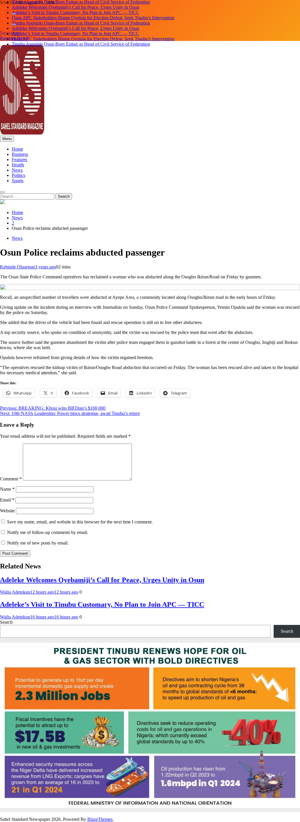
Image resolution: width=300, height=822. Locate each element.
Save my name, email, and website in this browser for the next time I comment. (80, 521)
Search (6, 622)
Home (17, 149)
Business (20, 154)
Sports (17, 180)
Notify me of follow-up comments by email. (47, 532)
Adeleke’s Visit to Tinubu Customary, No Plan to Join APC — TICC (75, 12)
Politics (18, 175)
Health (18, 164)
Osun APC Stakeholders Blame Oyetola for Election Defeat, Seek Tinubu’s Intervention (93, 17)
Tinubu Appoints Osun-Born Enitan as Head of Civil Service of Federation (81, 22)
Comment (11, 478)
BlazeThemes (99, 819)
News (17, 170)
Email (7, 499)
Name (7, 489)
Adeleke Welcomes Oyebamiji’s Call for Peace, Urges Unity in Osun (75, 7)
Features (19, 159)
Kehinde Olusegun (17, 266)
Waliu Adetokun (15, 592)
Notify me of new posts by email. (38, 542)
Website (7, 510)
